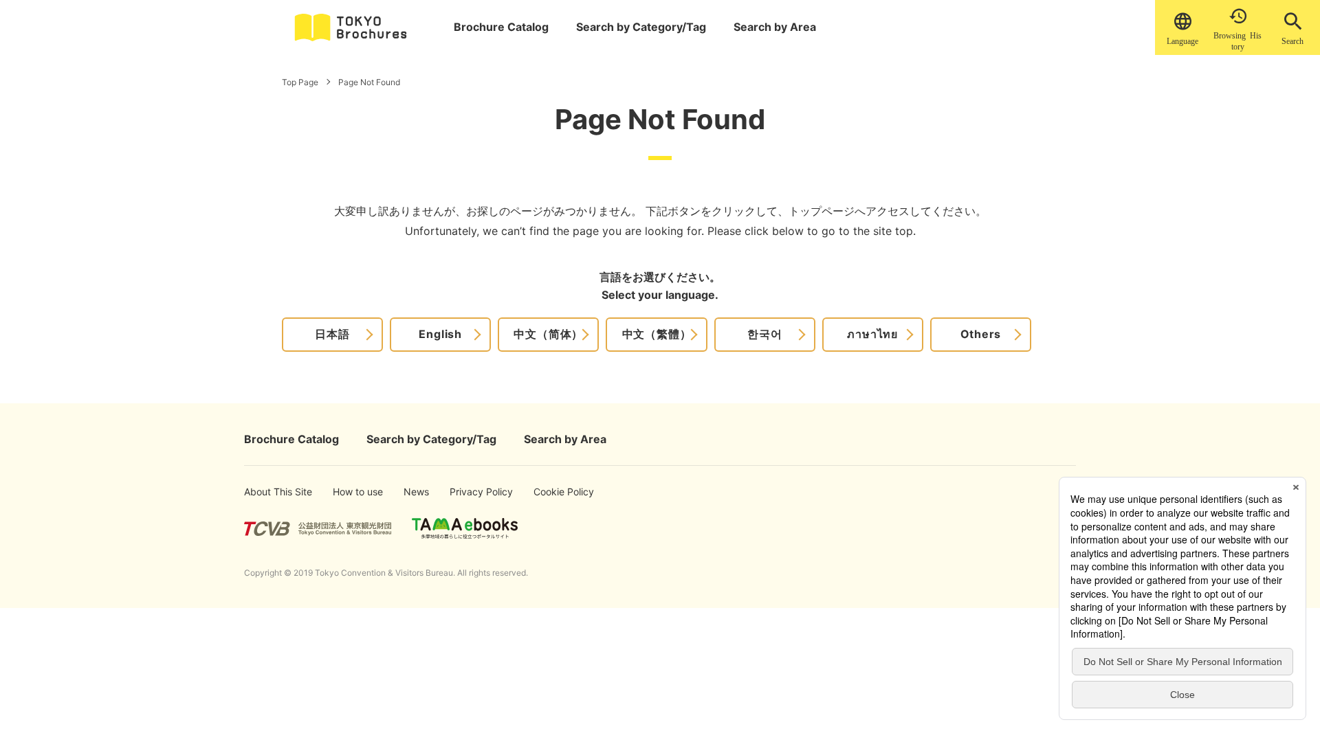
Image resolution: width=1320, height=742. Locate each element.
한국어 (764, 334)
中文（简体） (548, 334)
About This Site (266, 491)
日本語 (332, 334)
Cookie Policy (554, 491)
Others (981, 334)
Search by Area (775, 27)
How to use (350, 491)
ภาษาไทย (872, 334)
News (415, 491)
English (440, 334)
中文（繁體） (657, 334)
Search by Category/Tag (641, 27)
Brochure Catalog (501, 27)
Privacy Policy (471, 491)
